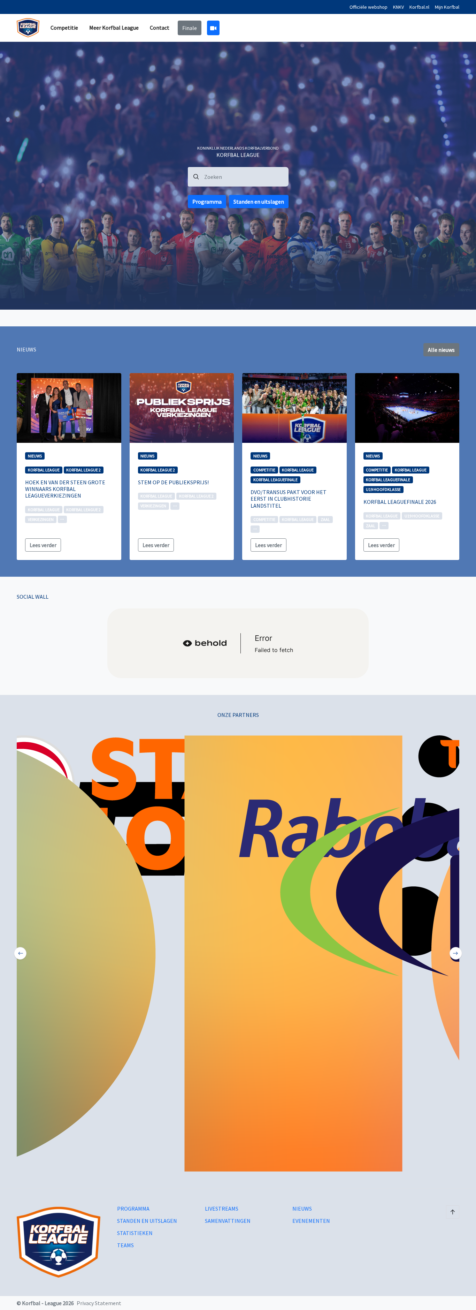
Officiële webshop (368, 7)
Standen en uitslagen (258, 201)
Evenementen (311, 1221)
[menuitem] (64, 27)
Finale (189, 27)
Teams (125, 1245)
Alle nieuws (441, 349)
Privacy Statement (99, 1303)
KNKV (398, 7)
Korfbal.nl (419, 7)
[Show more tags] (62, 519)
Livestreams (221, 1208)
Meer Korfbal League (114, 27)
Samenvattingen (228, 1221)
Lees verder (43, 545)
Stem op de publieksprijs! (173, 482)
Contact (159, 27)
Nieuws (302, 1208)
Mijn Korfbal (447, 7)
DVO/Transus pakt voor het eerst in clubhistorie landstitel (289, 499)
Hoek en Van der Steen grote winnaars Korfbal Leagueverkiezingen (65, 489)
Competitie (64, 27)
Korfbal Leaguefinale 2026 (399, 501)
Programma (207, 201)
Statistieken (135, 1233)
